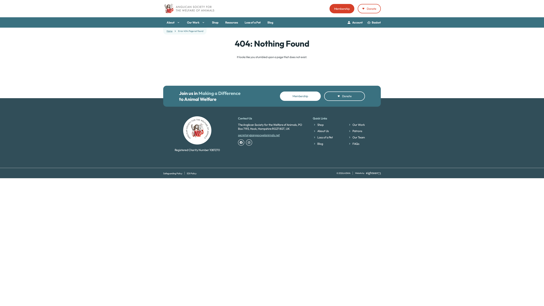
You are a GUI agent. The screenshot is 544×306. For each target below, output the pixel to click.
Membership (342, 8)
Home (169, 31)
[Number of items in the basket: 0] (374, 22)
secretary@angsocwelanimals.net (259, 135)
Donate (371, 8)
